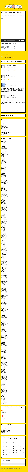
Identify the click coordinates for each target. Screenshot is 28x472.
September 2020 (4, 224)
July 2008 (3, 396)
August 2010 (3, 366)
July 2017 (3, 269)
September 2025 (4, 154)
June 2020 (3, 228)
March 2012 (3, 344)
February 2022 (4, 204)
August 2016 (3, 282)
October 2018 (3, 251)
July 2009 (3, 382)
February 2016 (4, 289)
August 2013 (3, 324)
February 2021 (4, 219)
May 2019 (3, 243)
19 (13, 450)
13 (16, 448)
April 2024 (3, 174)
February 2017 (4, 275)
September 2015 (4, 295)
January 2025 (3, 163)
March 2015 (3, 302)
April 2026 (3, 146)
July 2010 (3, 368)
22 (23, 450)
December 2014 (4, 305)
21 (20, 450)
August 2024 (3, 169)
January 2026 (3, 149)
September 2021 (4, 210)
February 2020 (4, 233)
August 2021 (3, 211)
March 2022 (3, 203)
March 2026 (3, 147)
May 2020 (3, 229)
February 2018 (4, 261)
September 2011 (4, 351)
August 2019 (3, 240)
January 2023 (3, 192)
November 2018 (4, 250)
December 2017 (4, 263)
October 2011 (3, 350)
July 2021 (3, 213)
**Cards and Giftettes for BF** (7, 427)
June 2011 (3, 355)
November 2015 (4, 292)
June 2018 (3, 256)
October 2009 (3, 378)
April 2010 (3, 371)
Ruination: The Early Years (6, 132)
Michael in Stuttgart (10, 65)
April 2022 (3, 202)
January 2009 (3, 389)
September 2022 (4, 196)
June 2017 (3, 270)
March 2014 (3, 316)
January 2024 (3, 177)
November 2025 (4, 152)
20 (16, 450)
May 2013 (3, 328)
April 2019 (3, 244)
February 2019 (4, 247)
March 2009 (3, 386)
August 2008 (3, 395)
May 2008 (3, 398)
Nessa (7, 75)
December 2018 (4, 249)
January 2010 (3, 375)
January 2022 (3, 206)
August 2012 (3, 338)
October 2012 (3, 336)
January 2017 (3, 276)
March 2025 (3, 161)
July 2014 (3, 311)
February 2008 (4, 402)
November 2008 (4, 391)
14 (20, 448)
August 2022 (3, 197)
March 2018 (3, 260)
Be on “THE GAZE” (5, 429)
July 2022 (3, 199)
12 (13, 448)
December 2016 (4, 277)
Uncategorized (4, 134)
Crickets (2, 122)
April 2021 (3, 216)
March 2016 (3, 288)
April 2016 (3, 287)
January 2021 (3, 220)
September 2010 (4, 365)
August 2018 (3, 254)
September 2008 (4, 393)
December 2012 (4, 334)
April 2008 (3, 399)
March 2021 (3, 217)
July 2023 (3, 184)
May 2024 (3, 173)
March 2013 (3, 330)
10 (6, 448)
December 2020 (4, 221)
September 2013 (4, 323)
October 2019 (3, 237)
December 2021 (4, 207)
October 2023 (3, 181)
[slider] (22, 40)
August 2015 (3, 296)
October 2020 (3, 223)
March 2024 (3, 175)
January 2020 (3, 234)
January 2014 (3, 318)
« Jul (2, 457)
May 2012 (3, 342)
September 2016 (4, 281)
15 (23, 448)
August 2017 (3, 268)
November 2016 (4, 278)
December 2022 (4, 193)
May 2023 (3, 187)
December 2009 (4, 376)
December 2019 (4, 235)
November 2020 (4, 222)
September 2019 (4, 238)
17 (6, 450)
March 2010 (3, 372)
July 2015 (3, 297)
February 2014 (4, 317)
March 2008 (3, 400)
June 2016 (3, 284)
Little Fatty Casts (4, 127)
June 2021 (3, 214)
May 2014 (3, 314)
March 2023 (3, 189)
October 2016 (3, 280)
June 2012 (3, 341)
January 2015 (3, 304)
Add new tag (6, 48)
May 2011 (3, 356)
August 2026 (3, 141)
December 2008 (4, 390)
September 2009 (4, 379)
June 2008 (3, 397)
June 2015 (3, 298)
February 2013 (4, 331)
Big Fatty (15, 46)
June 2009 (3, 383)
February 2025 (4, 162)
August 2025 (3, 155)
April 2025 (3, 160)
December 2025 (4, 150)
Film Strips (3, 125)
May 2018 (3, 257)
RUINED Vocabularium (5, 431)
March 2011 (3, 358)
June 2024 (3, 172)
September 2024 (4, 168)
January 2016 (3, 290)
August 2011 (3, 352)
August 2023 (3, 183)
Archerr (7, 84)
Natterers (3, 128)
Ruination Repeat (4, 131)
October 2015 (3, 294)
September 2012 (4, 337)
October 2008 (3, 392)
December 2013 (4, 319)
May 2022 (3, 201)
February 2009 (4, 388)
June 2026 (3, 143)
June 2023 (3, 186)
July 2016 (3, 283)
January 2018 (3, 262)
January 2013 (3, 332)
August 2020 (3, 226)
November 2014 (4, 307)
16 (3, 450)
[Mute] (19, 40)
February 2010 (4, 373)
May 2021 (3, 215)
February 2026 (4, 148)
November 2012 (4, 335)
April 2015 (3, 301)
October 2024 (3, 167)
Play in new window (8, 43)
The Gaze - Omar (13, 48)
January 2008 (3, 403)
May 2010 (3, 370)
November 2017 (4, 264)
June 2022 (3, 200)
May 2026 (3, 145)
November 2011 (4, 349)
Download (14, 43)
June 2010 (3, 369)
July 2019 (3, 241)
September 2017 (4, 267)
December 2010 (4, 362)
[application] (13, 40)
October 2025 (3, 153)
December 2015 (4, 291)
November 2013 (4, 321)
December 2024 (4, 165)
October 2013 (3, 322)
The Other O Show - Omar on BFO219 (11, 110)
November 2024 (4, 166)
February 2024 (4, 176)
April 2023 (3, 188)
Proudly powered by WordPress (7, 468)
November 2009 (4, 377)
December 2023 (4, 179)
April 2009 (3, 385)
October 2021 (3, 209)
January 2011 (3, 361)
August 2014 (3, 310)
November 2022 (4, 194)
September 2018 (4, 253)
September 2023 (4, 182)
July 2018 (3, 255)
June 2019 (3, 242)
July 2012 (3, 339)
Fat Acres (3, 124)
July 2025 (3, 156)
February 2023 (4, 190)
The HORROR (4, 133)
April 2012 (3, 343)
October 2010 (3, 364)
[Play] (3, 40)
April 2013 (3, 329)
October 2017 (3, 265)
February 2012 (4, 345)
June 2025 (3, 157)
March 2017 (3, 274)
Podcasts (7, 47)
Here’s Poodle (4, 126)
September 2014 (4, 309)
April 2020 (3, 230)
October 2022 (3, 195)
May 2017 (3, 271)
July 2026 (3, 142)
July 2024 (3, 170)
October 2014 (3, 308)
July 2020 (3, 227)
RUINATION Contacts (5, 430)
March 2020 (3, 231)
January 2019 (3, 248)
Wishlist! (3, 432)
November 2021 (4, 208)
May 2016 (3, 285)
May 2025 (3, 159)
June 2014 (3, 312)
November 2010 (4, 363)
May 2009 (3, 384)
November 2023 (4, 180)
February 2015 (4, 303)
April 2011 (3, 357)
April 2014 (3, 315)
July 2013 (3, 325)
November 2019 (4, 236)
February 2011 (4, 359)
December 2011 (4, 348)
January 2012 (3, 346)
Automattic (3, 469)
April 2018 (3, 258)
